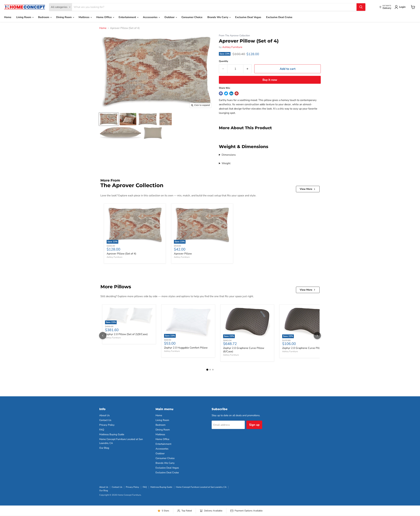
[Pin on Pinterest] (237, 93)
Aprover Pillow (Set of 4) (121, 253)
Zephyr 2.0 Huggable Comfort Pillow (186, 348)
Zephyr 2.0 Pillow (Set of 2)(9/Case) (126, 334)
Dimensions (229, 155)
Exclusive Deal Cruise (279, 17)
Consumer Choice (191, 17)
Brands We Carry (218, 17)
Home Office (104, 17)
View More (306, 189)
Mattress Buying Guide (111, 434)
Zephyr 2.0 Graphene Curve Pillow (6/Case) (243, 349)
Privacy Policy (107, 425)
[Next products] (317, 335)
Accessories (150, 17)
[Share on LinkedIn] (231, 93)
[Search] (361, 7)
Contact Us (105, 420)
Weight (226, 163)
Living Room (24, 17)
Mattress (84, 17)
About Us (104, 415)
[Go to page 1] (207, 370)
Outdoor (169, 17)
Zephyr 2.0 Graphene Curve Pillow (302, 348)
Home (7, 17)
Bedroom (44, 17)
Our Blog (104, 448)
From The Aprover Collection (234, 35)
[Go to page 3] (213, 369)
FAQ (101, 429)
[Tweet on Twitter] (226, 93)
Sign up (254, 425)
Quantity (223, 61)
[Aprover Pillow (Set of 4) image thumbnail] (108, 119)
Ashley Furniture (232, 47)
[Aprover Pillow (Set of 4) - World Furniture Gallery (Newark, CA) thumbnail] (128, 119)
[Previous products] (102, 335)
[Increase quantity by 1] (247, 68)
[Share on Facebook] (221, 93)
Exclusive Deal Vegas (248, 17)
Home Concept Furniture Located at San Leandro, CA (201, 487)
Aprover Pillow (183, 253)
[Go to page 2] (210, 369)
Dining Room (64, 17)
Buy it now (269, 80)
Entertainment (128, 17)
